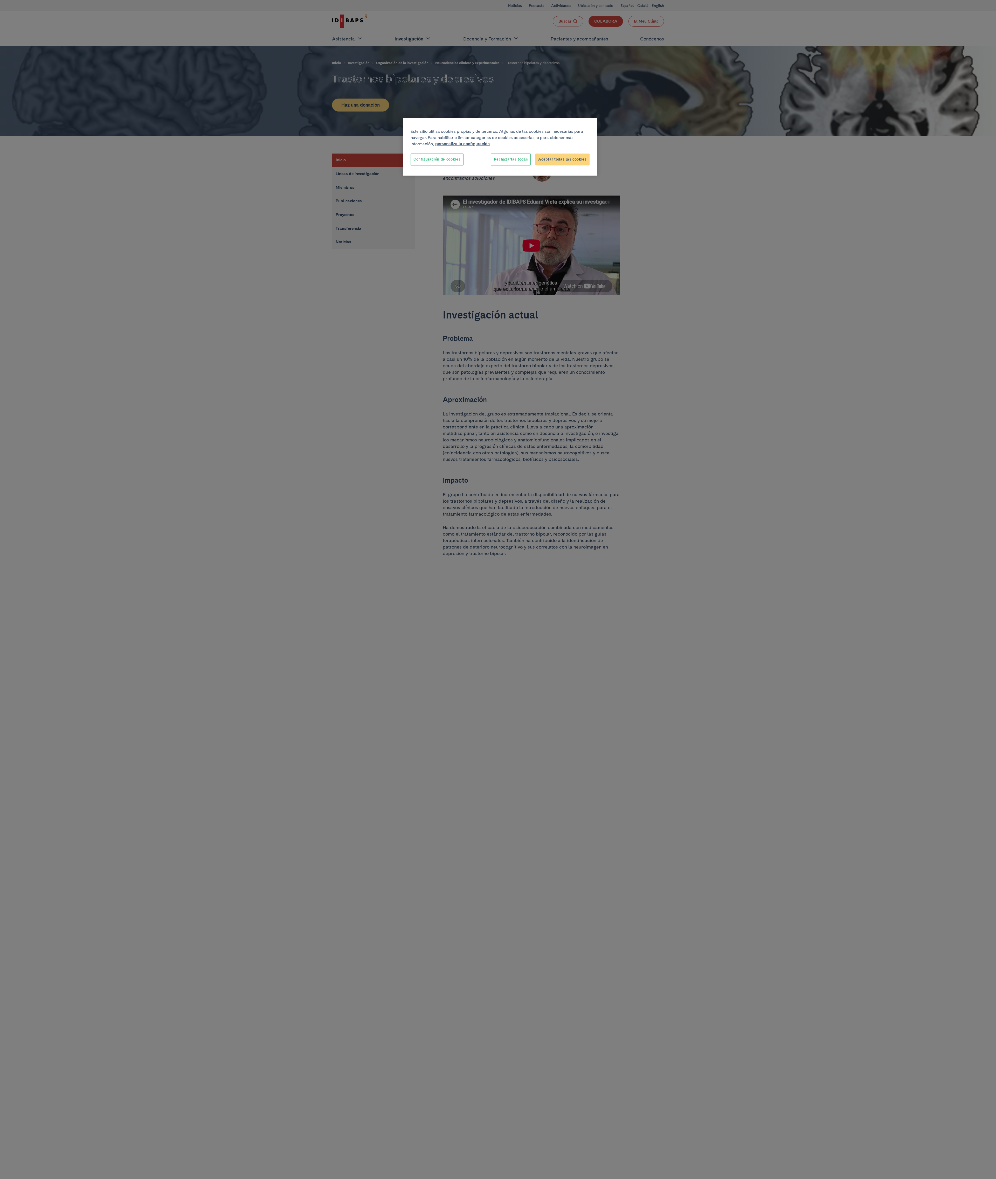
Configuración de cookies (437, 159)
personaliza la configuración (462, 143)
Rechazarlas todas (511, 159)
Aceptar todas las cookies (562, 159)
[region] (500, 147)
